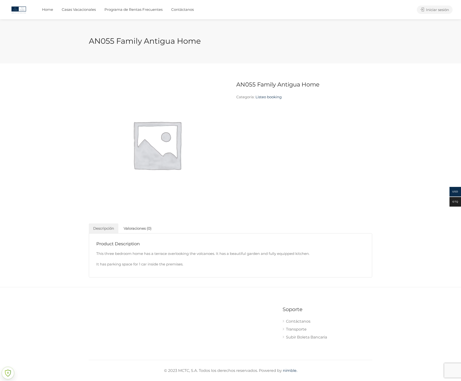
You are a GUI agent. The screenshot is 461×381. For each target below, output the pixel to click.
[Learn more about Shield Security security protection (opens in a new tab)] (8, 373)
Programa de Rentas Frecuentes (133, 9)
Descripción (103, 228)
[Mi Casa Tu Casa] (18, 9)
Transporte (296, 329)
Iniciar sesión (437, 9)
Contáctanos (182, 9)
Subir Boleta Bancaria (306, 337)
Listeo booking (268, 97)
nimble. (290, 370)
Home (47, 9)
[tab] (103, 228)
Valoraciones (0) (138, 228)
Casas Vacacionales (79, 9)
